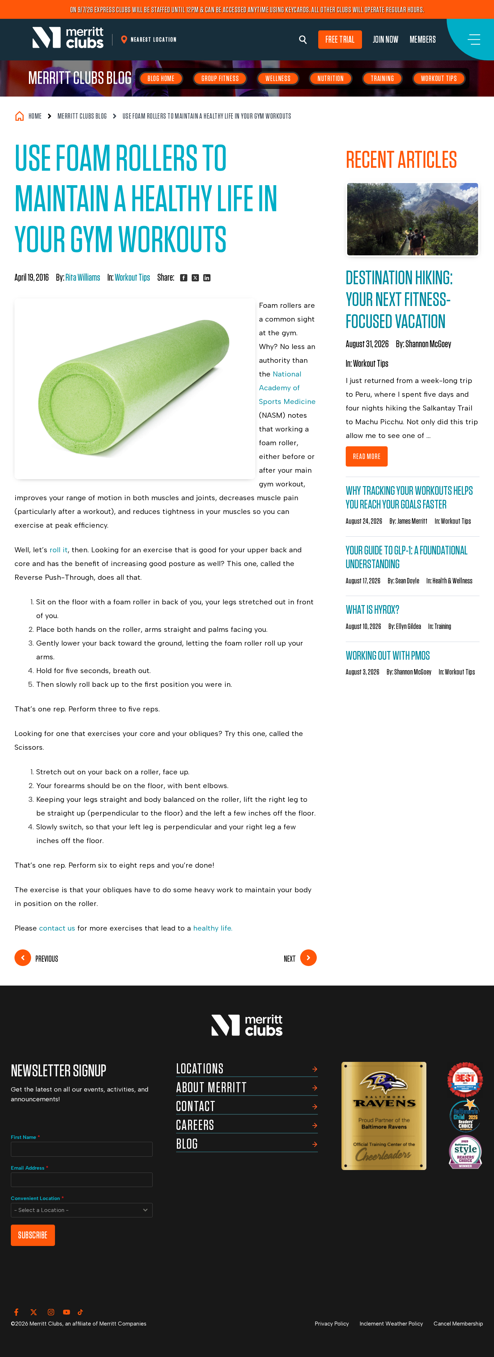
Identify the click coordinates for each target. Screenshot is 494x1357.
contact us (56, 928)
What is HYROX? (372, 610)
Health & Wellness (452, 581)
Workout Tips (439, 78)
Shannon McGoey (428, 344)
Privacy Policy (332, 1323)
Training (382, 78)
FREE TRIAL (340, 39)
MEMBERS (423, 39)
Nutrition (331, 78)
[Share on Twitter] (195, 277)
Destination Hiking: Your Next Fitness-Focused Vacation (399, 300)
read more (366, 456)
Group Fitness (220, 78)
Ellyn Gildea (408, 626)
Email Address (29, 1168)
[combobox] (82, 1210)
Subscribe (33, 1235)
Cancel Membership (458, 1323)
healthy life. (213, 928)
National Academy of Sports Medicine (287, 388)
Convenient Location (37, 1198)
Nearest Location (154, 40)
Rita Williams (82, 278)
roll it (59, 549)
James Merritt (412, 521)
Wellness (277, 78)
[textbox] (75, 1210)
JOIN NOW (386, 39)
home (35, 116)
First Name (25, 1137)
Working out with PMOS (388, 656)
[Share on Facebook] (183, 277)
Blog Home (161, 78)
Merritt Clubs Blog (80, 78)
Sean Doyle (407, 581)
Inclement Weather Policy (391, 1323)
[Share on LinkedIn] (206, 277)
